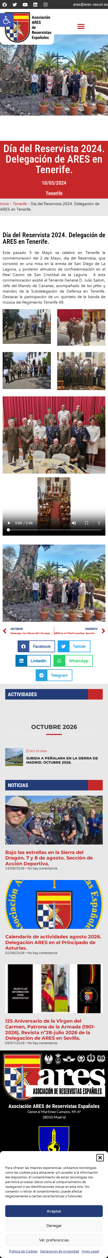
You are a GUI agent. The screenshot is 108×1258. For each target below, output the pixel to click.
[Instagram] (45, 4)
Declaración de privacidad (59, 1251)
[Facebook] (4, 4)
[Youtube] (24, 4)
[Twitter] (14, 4)
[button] (7, 20)
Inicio (4, 204)
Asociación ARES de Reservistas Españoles (54, 1106)
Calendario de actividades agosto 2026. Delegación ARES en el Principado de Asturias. (53, 942)
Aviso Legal (90, 1251)
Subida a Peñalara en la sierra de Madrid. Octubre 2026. (62, 760)
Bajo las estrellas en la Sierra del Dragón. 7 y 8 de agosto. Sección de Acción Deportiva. (49, 858)
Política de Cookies (23, 1251)
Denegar (54, 1225)
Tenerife (54, 193)
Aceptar (54, 1211)
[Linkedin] (35, 4)
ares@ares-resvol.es (90, 4)
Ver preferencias (54, 1240)
